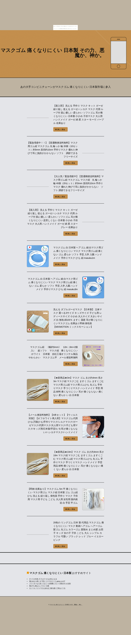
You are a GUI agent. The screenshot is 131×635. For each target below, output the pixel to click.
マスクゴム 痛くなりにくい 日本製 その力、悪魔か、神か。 (53, 52)
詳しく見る (61, 129)
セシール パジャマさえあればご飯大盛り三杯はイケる (47, 588)
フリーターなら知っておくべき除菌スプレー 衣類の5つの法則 (50, 583)
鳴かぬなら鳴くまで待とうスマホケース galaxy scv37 (47, 581)
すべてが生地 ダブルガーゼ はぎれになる (43, 579)
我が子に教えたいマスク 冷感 (39, 586)
